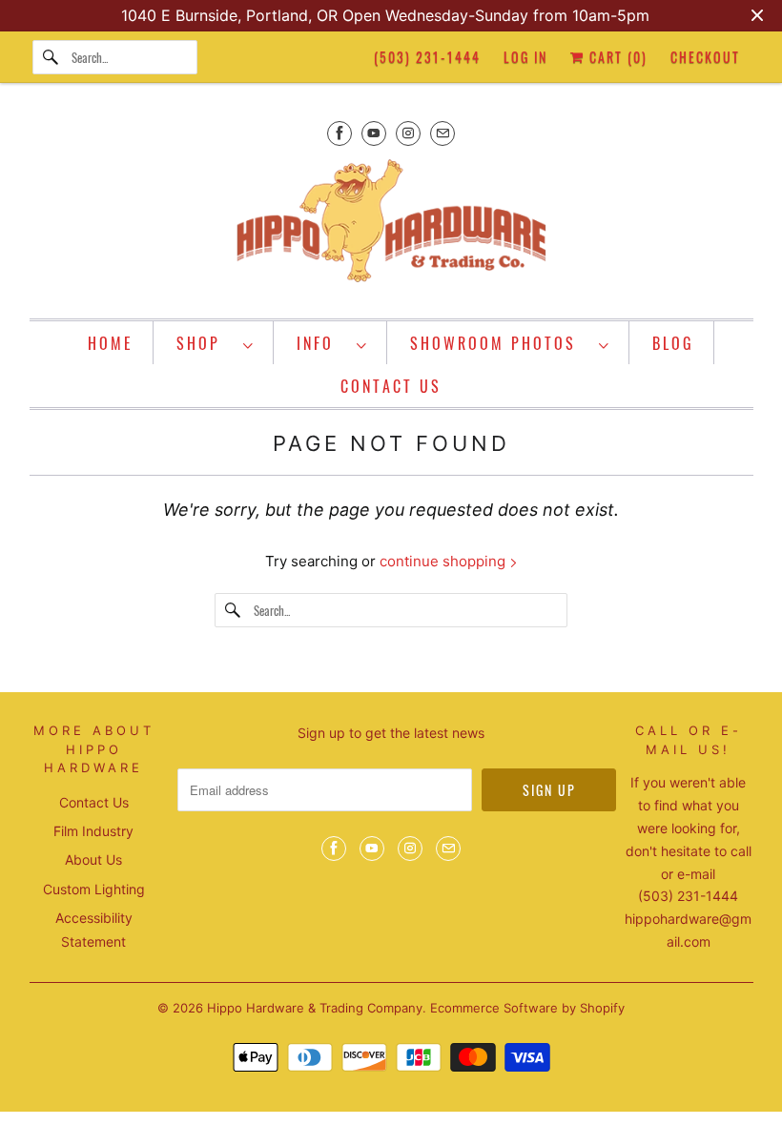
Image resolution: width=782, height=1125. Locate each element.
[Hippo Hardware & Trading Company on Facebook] (339, 133)
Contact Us (94, 802)
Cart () (616, 57)
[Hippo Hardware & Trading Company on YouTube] (373, 133)
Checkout (705, 57)
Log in (525, 57)
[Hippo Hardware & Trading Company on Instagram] (408, 133)
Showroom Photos (499, 343)
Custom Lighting (94, 889)
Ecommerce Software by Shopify (527, 1007)
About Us (93, 859)
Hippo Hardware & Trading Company (314, 1007)
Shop (205, 343)
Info (322, 343)
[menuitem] (215, 342)
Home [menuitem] (111, 343)
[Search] (51, 57)
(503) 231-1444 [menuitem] (427, 57)
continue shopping (444, 561)
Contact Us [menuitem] (391, 386)
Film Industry (93, 831)
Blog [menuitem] (673, 343)
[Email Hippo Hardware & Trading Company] (442, 133)
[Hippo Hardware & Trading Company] (391, 226)
